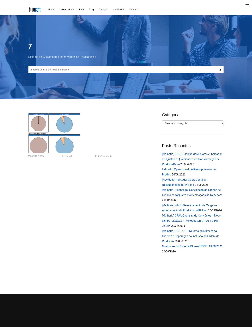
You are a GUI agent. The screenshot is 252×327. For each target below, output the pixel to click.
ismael (68, 156)
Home (51, 9)
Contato (133, 9)
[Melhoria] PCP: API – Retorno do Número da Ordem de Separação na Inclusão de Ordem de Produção (190, 236)
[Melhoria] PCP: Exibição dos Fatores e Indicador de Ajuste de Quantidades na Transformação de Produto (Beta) (192, 159)
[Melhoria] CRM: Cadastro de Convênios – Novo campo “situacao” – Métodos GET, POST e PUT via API (191, 220)
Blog (91, 9)
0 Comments (105, 156)
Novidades (118, 9)
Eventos (103, 9)
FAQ (81, 9)
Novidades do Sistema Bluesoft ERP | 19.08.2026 (192, 246)
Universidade (67, 9)
